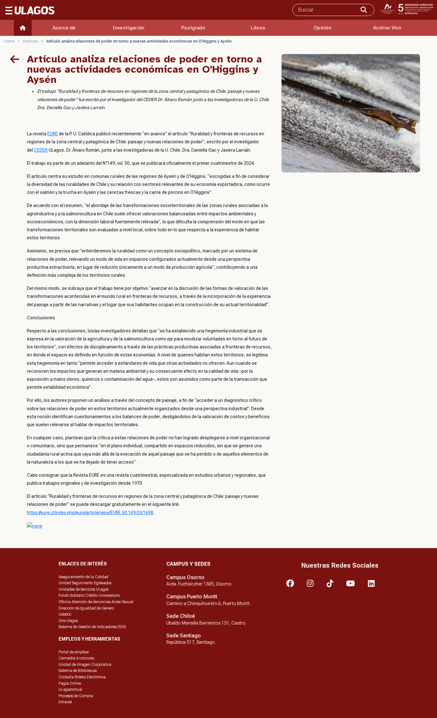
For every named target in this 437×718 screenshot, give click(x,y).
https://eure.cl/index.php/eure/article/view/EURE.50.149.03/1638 (90, 512)
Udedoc (65, 614)
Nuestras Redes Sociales (339, 565)
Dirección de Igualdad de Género (86, 608)
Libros (257, 28)
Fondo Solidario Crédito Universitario (89, 595)
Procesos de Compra (76, 696)
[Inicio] (23, 28)
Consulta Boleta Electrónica (82, 677)
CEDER (41, 150)
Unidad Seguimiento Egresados (85, 583)
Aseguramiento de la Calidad (83, 577)
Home (9, 41)
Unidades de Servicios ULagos (83, 589)
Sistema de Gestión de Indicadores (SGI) (92, 627)
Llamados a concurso (76, 658)
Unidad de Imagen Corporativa (85, 664)
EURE (52, 133)
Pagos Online (70, 683)
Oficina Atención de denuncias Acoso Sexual (96, 602)
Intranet (65, 702)
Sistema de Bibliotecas (78, 670)
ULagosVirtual (70, 689)
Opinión (322, 28)
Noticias (30, 41)
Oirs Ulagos (68, 620)
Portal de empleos (74, 652)
